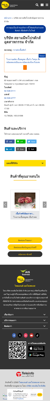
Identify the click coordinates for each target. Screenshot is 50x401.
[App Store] (38, 348)
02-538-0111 (10, 90)
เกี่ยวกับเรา (8, 314)
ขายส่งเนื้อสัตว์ (19, 49)
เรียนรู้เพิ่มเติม (20, 398)
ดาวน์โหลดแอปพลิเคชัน (37, 343)
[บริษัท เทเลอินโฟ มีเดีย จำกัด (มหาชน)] (25, 374)
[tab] (25, 163)
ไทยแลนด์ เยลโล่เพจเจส (25, 285)
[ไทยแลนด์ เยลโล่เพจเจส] (20, 335)
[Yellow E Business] (14, 335)
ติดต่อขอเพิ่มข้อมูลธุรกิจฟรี (25, 247)
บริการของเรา (10, 320)
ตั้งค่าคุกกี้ (33, 394)
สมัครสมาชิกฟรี (25, 254)
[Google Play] (38, 354)
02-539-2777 (10, 97)
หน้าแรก (7, 17)
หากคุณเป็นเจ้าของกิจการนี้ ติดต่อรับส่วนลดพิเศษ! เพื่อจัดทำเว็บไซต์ (25, 29)
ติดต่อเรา (8, 326)
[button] (10, 141)
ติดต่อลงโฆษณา (25, 240)
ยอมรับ (39, 394)
